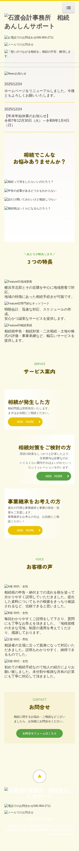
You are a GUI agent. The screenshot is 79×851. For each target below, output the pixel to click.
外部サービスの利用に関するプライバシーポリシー (42, 825)
